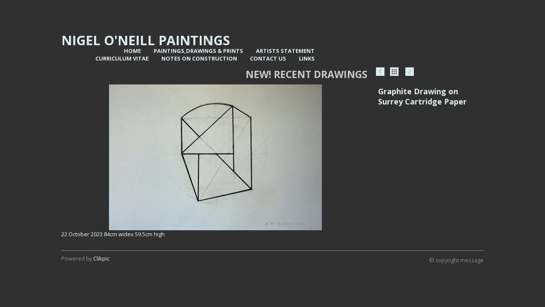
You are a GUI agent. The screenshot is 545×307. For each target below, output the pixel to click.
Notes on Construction (199, 58)
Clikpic (101, 258)
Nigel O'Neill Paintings (145, 40)
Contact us (268, 58)
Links (307, 58)
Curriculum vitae (122, 58)
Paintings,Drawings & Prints (198, 51)
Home (132, 51)
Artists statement (285, 51)
